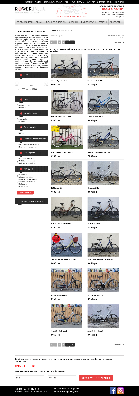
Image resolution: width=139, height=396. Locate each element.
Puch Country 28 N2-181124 (61, 224)
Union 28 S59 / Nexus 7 (59, 295)
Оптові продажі (104, 2)
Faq (73, 2)
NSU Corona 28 (56, 188)
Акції (67, 2)
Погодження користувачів (66, 388)
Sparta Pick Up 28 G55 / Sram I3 (62, 152)
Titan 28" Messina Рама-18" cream (63, 259)
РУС (122, 17)
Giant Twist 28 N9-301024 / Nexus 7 (100, 259)
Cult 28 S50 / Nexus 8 (95, 295)
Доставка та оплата (53, 2)
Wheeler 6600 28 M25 (95, 81)
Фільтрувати (25, 192)
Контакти (119, 2)
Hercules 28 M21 (93, 188)
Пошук (38, 2)
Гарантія (91, 2)
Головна (29, 2)
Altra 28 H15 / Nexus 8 (95, 331)
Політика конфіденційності (67, 391)
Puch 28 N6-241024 (94, 224)
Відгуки (80, 2)
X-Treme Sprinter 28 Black (60, 81)
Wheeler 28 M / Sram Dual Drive (99, 152)
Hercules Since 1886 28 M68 (61, 116)
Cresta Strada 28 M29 (95, 116)
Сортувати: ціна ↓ (56, 36)
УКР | (118, 17)
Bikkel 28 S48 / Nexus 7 (59, 331)
